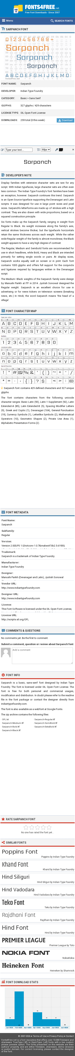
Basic (24, 98)
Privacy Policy (56, 1036)
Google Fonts (54, 709)
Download (67, 120)
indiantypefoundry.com (14, 703)
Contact (70, 1036)
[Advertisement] (37, 135)
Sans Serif (35, 98)
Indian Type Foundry (32, 91)
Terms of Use (40, 1036)
